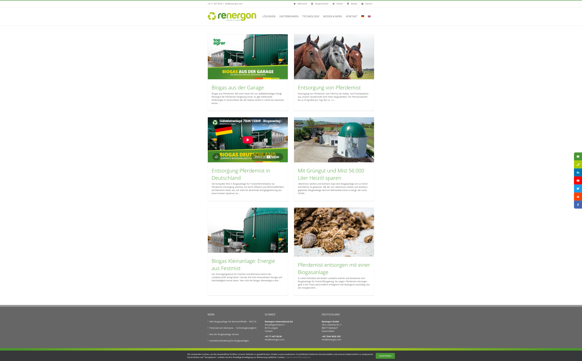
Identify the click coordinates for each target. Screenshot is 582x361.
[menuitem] (362, 16)
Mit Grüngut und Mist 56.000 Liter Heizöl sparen (331, 174)
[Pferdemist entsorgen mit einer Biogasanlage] (334, 232)
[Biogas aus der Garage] (248, 56)
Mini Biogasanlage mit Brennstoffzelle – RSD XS (232, 321)
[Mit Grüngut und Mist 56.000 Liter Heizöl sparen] (334, 139)
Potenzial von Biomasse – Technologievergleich (232, 327)
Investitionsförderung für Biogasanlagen (229, 340)
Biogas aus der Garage (238, 87)
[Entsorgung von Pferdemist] (334, 56)
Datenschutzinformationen (298, 357)
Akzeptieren (385, 355)
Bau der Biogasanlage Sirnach (224, 334)
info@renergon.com (233, 3)
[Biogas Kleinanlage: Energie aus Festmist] (248, 230)
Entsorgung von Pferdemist (329, 87)
